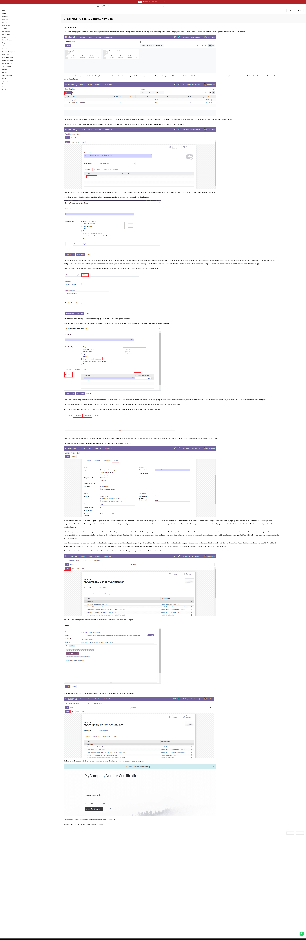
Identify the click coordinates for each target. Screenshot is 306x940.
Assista (170, 6)
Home (125, 6)
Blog (186, 6)
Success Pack (144, 6)
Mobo (178, 6)
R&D (163, 6)
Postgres (155, 6)
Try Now (164, 1)
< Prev (290, 10)
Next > (300, 10)
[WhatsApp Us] (301, 933)
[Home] (103, 6)
